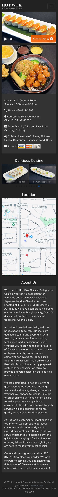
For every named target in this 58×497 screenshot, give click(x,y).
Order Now (41, 39)
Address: (11, 116)
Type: (10, 126)
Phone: (11, 110)
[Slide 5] (36, 90)
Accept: (12, 146)
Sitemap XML (37, 485)
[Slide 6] (41, 90)
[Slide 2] (21, 90)
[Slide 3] (26, 90)
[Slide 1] (16, 90)
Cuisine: (12, 136)
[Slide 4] (31, 90)
